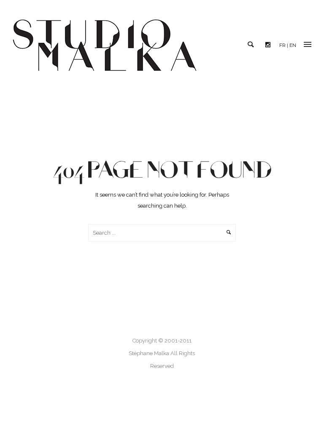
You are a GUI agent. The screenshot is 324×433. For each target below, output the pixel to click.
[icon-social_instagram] (270, 45)
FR (282, 45)
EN (292, 45)
